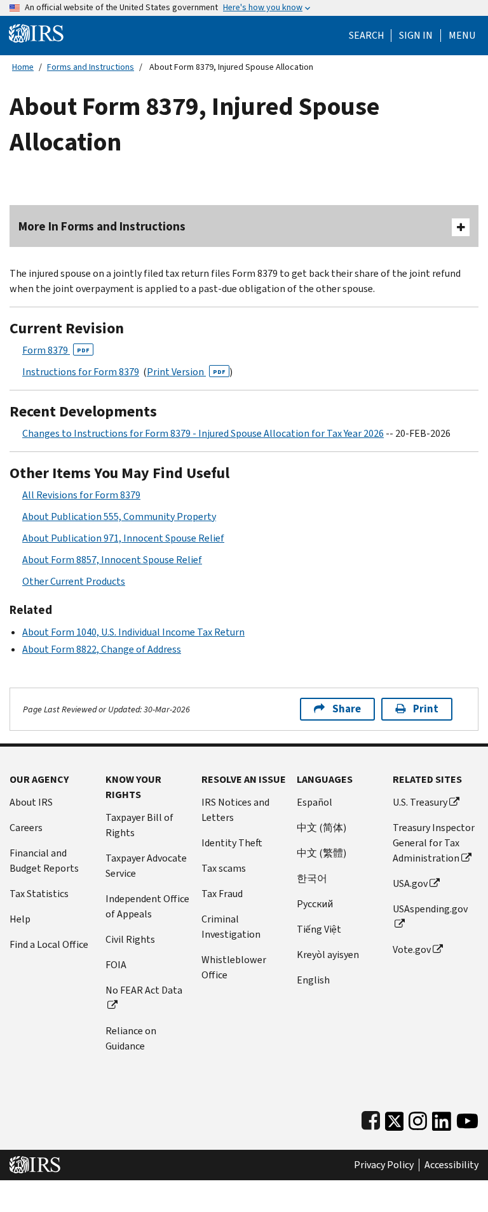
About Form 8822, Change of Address (101, 649)
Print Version (186, 371)
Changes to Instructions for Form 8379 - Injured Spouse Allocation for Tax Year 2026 (203, 433)
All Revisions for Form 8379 (81, 495)
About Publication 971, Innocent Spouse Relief (123, 538)
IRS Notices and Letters (235, 810)
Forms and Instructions (90, 67)
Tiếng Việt (319, 929)
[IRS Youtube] (467, 1118)
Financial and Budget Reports (44, 860)
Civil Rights (130, 939)
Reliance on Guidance (130, 1038)
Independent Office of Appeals (147, 906)
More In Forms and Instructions (102, 226)
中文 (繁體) (321, 853)
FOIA (115, 964)
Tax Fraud (222, 893)
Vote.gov (412, 949)
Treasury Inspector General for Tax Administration (434, 843)
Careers (26, 827)
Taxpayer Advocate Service (146, 865)
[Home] (36, 32)
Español (314, 802)
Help (20, 919)
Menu (462, 35)
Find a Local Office (49, 944)
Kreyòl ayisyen (328, 954)
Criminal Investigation (231, 926)
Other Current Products (73, 581)
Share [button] (346, 709)
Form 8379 (56, 350)
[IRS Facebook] (371, 1118)
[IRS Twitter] (394, 1118)
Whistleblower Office (233, 967)
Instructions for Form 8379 (80, 371)
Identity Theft (231, 842)
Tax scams (223, 868)
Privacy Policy (384, 1165)
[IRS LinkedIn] (441, 1118)
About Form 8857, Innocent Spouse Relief (112, 559)
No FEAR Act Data (143, 990)
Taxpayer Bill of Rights (139, 825)
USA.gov (410, 883)
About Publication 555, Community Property (119, 516)
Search (366, 35)
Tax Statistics (39, 893)
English (313, 980)
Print (425, 709)
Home (23, 67)
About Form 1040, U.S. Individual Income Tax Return (133, 632)
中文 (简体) (321, 827)
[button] (416, 35)
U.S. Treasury (420, 802)
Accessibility (451, 1165)
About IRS (31, 802)
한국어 (312, 878)
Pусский (315, 903)
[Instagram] (418, 1118)
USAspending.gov (430, 909)
